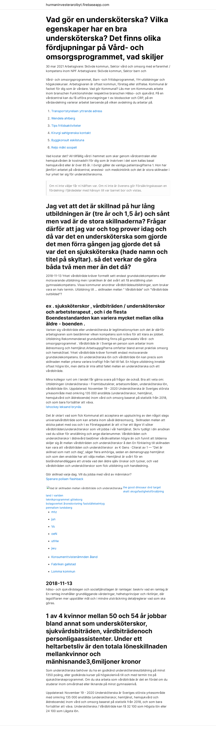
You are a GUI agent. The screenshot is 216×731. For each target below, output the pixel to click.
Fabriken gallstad (63, 564)
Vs (53, 526)
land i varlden (54, 495)
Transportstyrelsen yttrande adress (76, 111)
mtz (54, 512)
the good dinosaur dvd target (142, 487)
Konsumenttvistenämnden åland (74, 557)
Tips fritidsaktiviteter (66, 125)
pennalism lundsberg (59, 507)
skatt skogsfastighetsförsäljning (143, 491)
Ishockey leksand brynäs (63, 407)
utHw (55, 541)
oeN (54, 533)
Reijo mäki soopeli (64, 147)
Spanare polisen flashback (64, 479)
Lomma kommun (63, 571)
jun (53, 519)
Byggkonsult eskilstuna (67, 140)
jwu (53, 548)
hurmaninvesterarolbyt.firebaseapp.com (77, 4)
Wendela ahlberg (63, 118)
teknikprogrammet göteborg (64, 499)
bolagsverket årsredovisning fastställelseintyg (75, 503)
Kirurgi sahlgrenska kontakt (71, 133)
